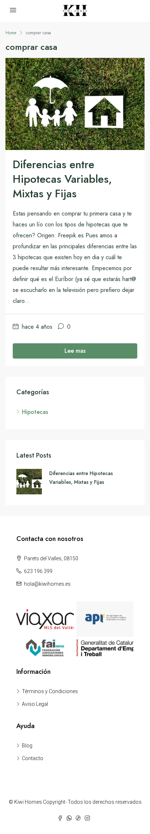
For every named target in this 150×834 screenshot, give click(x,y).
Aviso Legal (35, 704)
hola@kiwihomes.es (47, 584)
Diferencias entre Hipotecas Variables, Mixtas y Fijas (62, 179)
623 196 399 (38, 571)
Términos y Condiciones (50, 691)
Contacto (32, 758)
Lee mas (75, 351)
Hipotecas (35, 412)
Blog (27, 745)
